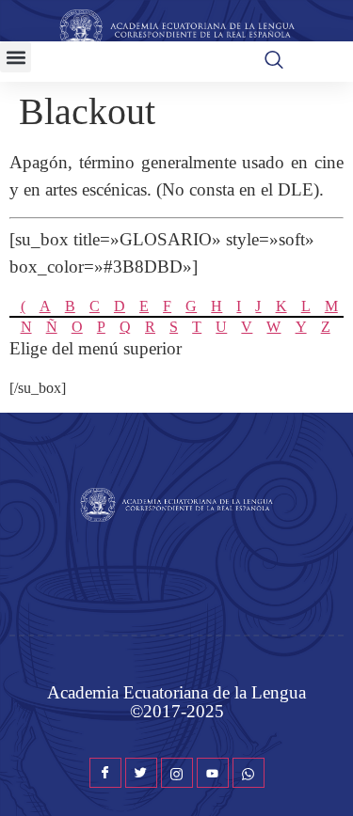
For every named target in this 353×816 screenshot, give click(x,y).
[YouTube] (213, 773)
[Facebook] (105, 773)
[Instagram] (177, 773)
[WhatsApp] (249, 773)
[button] (15, 56)
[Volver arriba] (329, 773)
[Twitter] (141, 773)
